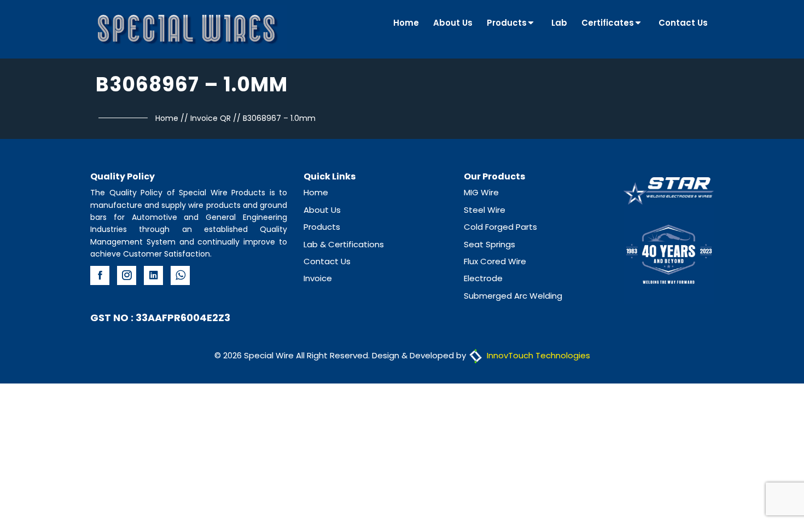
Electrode (483, 278)
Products (507, 22)
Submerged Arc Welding (513, 295)
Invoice (318, 278)
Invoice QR (210, 118)
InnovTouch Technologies (537, 355)
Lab (559, 22)
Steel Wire (484, 210)
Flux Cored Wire (495, 261)
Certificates (607, 22)
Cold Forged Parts (500, 227)
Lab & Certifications (344, 244)
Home (406, 22)
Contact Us (683, 22)
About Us (453, 22)
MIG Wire (481, 192)
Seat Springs (489, 244)
